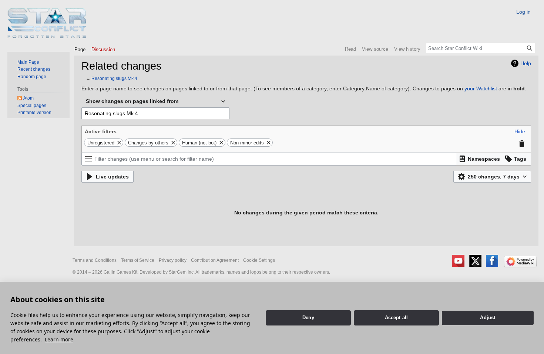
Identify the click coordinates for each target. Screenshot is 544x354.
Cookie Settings (259, 260)
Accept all (396, 317)
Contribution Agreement (215, 260)
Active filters (101, 131)
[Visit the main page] (47, 23)
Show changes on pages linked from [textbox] (132, 101)
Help (525, 63)
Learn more (59, 339)
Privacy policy (173, 260)
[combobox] (155, 101)
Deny (308, 317)
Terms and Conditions (95, 260)
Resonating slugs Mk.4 (114, 78)
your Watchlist (480, 88)
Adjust (487, 317)
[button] (520, 131)
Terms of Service (137, 260)
